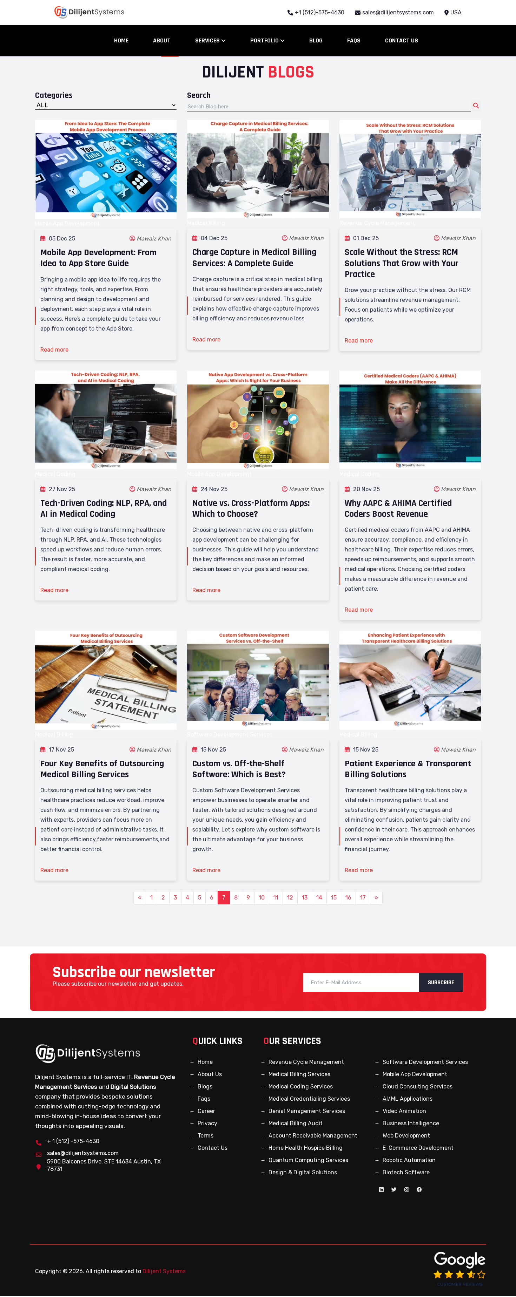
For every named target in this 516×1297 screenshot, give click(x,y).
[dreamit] (87, 1053)
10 (262, 897)
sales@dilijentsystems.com (398, 12)
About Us (210, 1074)
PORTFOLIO (265, 40)
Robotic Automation (409, 1160)
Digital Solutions (133, 1086)
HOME (121, 40)
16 (348, 897)
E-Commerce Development (418, 1148)
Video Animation (404, 1111)
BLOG (316, 40)
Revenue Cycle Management (306, 1062)
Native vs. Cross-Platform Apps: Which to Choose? (251, 509)
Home (205, 1062)
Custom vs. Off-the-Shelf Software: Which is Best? (239, 769)
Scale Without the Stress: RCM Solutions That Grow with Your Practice (401, 263)
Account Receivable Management (313, 1135)
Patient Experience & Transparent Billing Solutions (408, 769)
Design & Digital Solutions (303, 1172)
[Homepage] (89, 12)
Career (206, 1111)
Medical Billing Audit (296, 1123)
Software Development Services (425, 1062)
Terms (205, 1135)
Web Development (406, 1135)
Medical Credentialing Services (309, 1098)
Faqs (204, 1098)
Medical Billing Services (299, 1074)
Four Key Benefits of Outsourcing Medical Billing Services (102, 769)
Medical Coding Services (301, 1086)
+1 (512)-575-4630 (319, 12)
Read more (54, 349)
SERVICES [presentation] (208, 40)
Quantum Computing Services (308, 1160)
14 (319, 897)
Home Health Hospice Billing (306, 1148)
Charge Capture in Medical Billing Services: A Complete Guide (254, 258)
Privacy (207, 1123)
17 (363, 897)
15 (334, 897)
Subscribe (441, 982)
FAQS (353, 40)
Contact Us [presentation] (212, 1148)
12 (290, 897)
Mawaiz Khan (154, 238)
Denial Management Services (307, 1111)
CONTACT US (401, 40)
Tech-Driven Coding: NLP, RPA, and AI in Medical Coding (103, 509)
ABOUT (162, 40)
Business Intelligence (411, 1123)
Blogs (205, 1086)
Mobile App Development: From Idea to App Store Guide (98, 258)
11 (275, 897)
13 (304, 897)
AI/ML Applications (407, 1098)
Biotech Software (406, 1172)
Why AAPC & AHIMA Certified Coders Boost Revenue (398, 509)
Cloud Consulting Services (417, 1086)
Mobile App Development (415, 1074)
